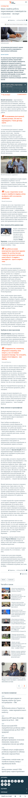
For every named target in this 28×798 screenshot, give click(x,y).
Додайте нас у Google (7, 796)
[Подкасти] (20, 796)
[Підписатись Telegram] (22, 781)
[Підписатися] (9, 784)
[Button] (11, 20)
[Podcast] (5, 784)
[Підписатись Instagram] (15, 781)
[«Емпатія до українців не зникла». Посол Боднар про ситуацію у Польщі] (6, 590)
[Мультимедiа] (15, 796)
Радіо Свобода (8, 86)
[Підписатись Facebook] (2, 781)
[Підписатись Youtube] (12, 781)
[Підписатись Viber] (18, 781)
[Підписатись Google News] (5, 781)
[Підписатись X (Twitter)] (9, 781)
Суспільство (5, 6)
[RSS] (2, 784)
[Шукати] (25, 796)
